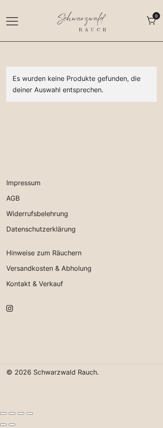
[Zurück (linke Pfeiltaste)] (3, 424)
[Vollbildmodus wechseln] (12, 413)
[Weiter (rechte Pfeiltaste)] (12, 424)
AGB (13, 198)
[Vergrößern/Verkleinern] (3, 413)
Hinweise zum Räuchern (44, 253)
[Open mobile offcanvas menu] (12, 20)
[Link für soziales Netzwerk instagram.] (9, 307)
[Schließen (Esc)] (29, 413)
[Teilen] (21, 413)
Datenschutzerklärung (41, 229)
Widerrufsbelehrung (37, 213)
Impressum (23, 183)
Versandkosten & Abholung (49, 268)
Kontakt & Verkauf (34, 283)
